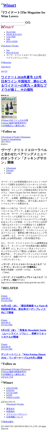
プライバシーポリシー (16, 414)
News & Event (12, 52)
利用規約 (10, 411)
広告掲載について (14, 417)
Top (8, 50)
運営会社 (10, 409)
